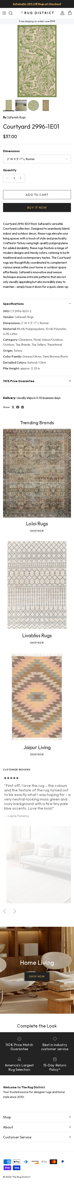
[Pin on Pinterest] (22, 407)
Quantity (9, 170)
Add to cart (37, 195)
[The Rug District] (37, 13)
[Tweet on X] (13, 407)
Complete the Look (37, 1025)
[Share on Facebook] (17, 407)
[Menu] (4, 13)
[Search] (12, 13)
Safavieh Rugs (16, 117)
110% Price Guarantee (18, 381)
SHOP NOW (37, 976)
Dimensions (11, 151)
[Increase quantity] (21, 178)
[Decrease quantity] (6, 178)
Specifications (13, 304)
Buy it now (37, 207)
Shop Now (37, 530)
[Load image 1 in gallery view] (37, 61)
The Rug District (21, 1176)
